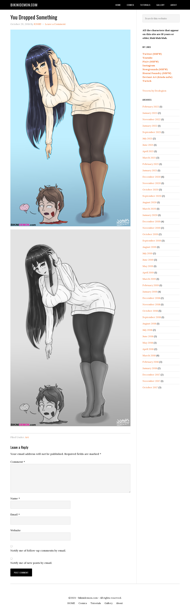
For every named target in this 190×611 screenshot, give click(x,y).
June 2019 (147, 259)
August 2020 (149, 202)
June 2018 (147, 336)
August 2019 (149, 246)
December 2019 (151, 221)
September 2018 (151, 317)
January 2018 (149, 368)
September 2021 (151, 132)
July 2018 (147, 329)
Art (27, 437)
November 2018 (151, 304)
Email (15, 514)
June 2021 (147, 144)
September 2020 (151, 195)
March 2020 (149, 208)
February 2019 (150, 285)
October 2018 (150, 310)
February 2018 (150, 361)
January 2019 (149, 291)
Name (15, 498)
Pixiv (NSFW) (150, 61)
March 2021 (149, 157)
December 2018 (151, 298)
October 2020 (150, 189)
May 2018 (147, 342)
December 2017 (151, 374)
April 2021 (148, 151)
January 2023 (149, 112)
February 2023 (150, 106)
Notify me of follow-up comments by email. (38, 550)
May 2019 (147, 266)
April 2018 (148, 349)
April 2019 (148, 272)
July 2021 (147, 138)
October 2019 (150, 234)
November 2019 (151, 227)
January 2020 (149, 215)
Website (15, 530)
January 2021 (149, 170)
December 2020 (151, 176)
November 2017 (151, 380)
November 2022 (151, 119)
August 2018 (149, 323)
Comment (17, 461)
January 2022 (149, 125)
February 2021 (150, 164)
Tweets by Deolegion (154, 90)
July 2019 (147, 253)
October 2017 (150, 387)
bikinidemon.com (24, 4)
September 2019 (151, 240)
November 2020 (151, 183)
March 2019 (149, 278)
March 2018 (149, 355)
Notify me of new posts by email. (31, 563)
